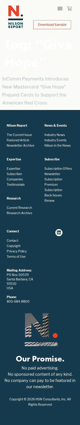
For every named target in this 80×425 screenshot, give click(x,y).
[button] (60, 8)
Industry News (54, 135)
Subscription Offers (58, 168)
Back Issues (53, 195)
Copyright (13, 246)
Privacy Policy (17, 251)
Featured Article (18, 140)
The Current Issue (19, 135)
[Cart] (69, 8)
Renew (49, 200)
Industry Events (55, 140)
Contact (12, 240)
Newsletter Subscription (53, 176)
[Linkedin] (58, 232)
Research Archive (19, 213)
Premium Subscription (53, 187)
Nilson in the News (57, 145)
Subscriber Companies (15, 176)
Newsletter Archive (20, 145)
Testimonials (16, 184)
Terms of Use (16, 256)
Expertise (13, 168)
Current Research (19, 208)
